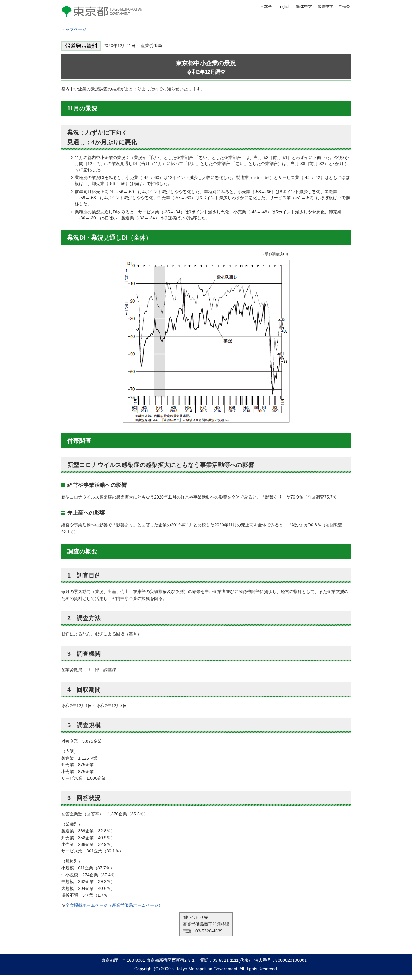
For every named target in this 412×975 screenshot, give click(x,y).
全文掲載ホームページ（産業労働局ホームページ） (114, 905)
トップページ (74, 29)
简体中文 (304, 6)
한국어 (345, 6)
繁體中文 (325, 6)
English (283, 6)
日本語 (266, 6)
